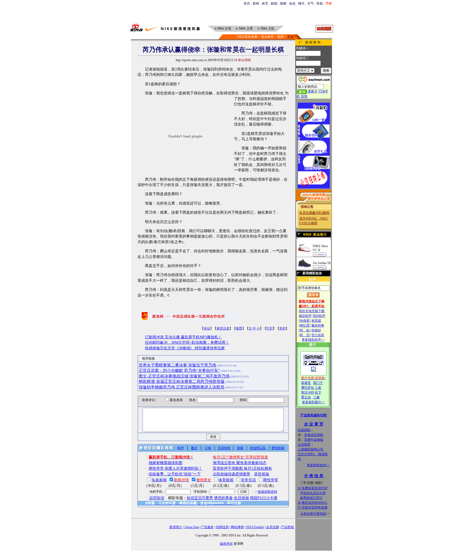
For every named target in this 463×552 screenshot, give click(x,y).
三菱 (316, 397)
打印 (269, 328)
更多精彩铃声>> (313, 340)
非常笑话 (248, 480)
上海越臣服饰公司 (310, 449)
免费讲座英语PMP (315, 488)
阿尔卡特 (307, 392)
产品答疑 (287, 527)
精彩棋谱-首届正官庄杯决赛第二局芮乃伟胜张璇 (182, 381)
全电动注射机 (313, 435)
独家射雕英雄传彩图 (165, 463)
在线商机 (304, 430)
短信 (292, 3)
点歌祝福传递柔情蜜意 (231, 474)
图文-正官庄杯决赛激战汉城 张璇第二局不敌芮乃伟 (184, 376)
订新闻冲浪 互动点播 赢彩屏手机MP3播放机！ (183, 337)
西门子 (318, 383)
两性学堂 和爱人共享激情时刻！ (175, 468)
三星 (318, 388)
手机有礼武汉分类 (313, 493)
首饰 (304, 96)
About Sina (191, 527)
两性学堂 (270, 480)
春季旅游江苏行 (311, 498)
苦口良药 (317, 335)
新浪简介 (175, 527)
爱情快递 (277, 448)
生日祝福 (241, 498)
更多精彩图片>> (313, 402)
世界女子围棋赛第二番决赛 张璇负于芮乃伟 (177, 365)
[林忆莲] (305, 325)
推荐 (239, 328)
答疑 (319, 3)
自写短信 (156, 498)
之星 (246, 28)
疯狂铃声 (305, 316)
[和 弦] (305, 335)
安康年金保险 (313, 440)
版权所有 (226, 544)
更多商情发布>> (318, 465)
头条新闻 (159, 480)
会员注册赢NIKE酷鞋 (314, 213)
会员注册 (272, 527)
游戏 (240, 448)
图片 (194, 448)
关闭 (282, 328)
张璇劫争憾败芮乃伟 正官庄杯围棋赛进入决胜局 (181, 387)
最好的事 (317, 325)
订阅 (208, 448)
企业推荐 (304, 444)
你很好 (316, 330)
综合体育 (267, 37)
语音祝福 (261, 474)
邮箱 (274, 3)
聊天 (301, 3)
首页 (247, 3)
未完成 (316, 321)
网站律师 (237, 527)
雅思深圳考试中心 (314, 503)
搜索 (283, 3)
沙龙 (224, 28)
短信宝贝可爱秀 (200, 498)
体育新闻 (225, 480)
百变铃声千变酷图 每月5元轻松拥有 (242, 468)
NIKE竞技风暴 (247, 37)
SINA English (255, 527)
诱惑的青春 (223, 498)
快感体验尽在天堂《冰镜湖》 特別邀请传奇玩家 (185, 348)
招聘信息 (222, 527)
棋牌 (280, 37)
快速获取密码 (267, 492)
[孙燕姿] (305, 321)
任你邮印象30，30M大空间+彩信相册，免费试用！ (187, 342)
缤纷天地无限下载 (311, 311)
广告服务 (207, 527)
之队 (268, 28)
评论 (207, 328)
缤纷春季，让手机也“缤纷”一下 (175, 474)
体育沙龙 (222, 328)
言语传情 (224, 448)
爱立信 (306, 397)
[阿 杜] (305, 330)
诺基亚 (306, 383)
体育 (265, 3)
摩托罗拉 (307, 388)
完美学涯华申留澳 (314, 507)
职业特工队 (258, 448)
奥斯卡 (313, 91)
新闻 (256, 3)
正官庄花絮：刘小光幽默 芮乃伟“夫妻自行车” (179, 370)
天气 (310, 3)
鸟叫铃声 (318, 316)
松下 (318, 392)
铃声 (180, 448)
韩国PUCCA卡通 (263, 498)
